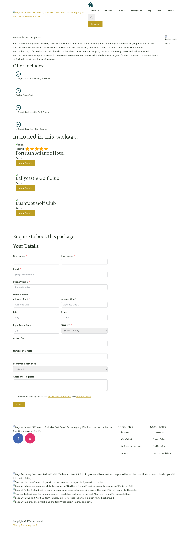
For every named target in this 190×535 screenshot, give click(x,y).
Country (65, 325)
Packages (135, 11)
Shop (149, 11)
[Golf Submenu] (125, 10)
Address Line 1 (20, 299)
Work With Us (127, 439)
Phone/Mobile (20, 282)
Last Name (67, 256)
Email (16, 269)
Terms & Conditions (162, 453)
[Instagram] (30, 438)
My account (158, 432)
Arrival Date (19, 338)
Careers (124, 453)
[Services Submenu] (114, 10)
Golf (121, 11)
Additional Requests (23, 376)
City (15, 312)
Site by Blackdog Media (25, 525)
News (159, 11)
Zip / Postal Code (22, 325)
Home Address (20, 294)
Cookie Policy (159, 446)
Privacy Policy (83, 396)
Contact (170, 11)
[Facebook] (18, 438)
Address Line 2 (68, 299)
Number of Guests (22, 351)
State (64, 312)
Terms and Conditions (59, 396)
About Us (95, 11)
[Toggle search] (91, 17)
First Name (19, 256)
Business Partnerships (131, 446)
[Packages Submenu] (141, 10)
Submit (19, 404)
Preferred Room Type (24, 363)
